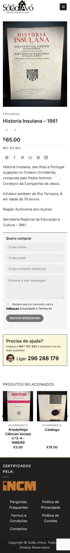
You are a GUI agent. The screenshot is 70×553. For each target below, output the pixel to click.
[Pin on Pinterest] (38, 157)
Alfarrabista (11, 114)
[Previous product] (15, 130)
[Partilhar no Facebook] (14, 157)
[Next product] (7, 130)
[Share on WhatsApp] (6, 157)
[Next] (67, 424)
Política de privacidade (20, 308)
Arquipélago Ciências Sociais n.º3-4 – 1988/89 (18, 436)
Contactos (18, 529)
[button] (63, 6)
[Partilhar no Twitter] (22, 157)
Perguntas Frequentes (18, 505)
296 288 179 (38, 358)
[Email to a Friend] (30, 157)
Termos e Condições (18, 518)
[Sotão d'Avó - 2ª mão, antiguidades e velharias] (30, 7)
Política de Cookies (50, 518)
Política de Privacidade (50, 505)
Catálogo (52, 430)
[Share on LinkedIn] (46, 157)
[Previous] (3, 424)
